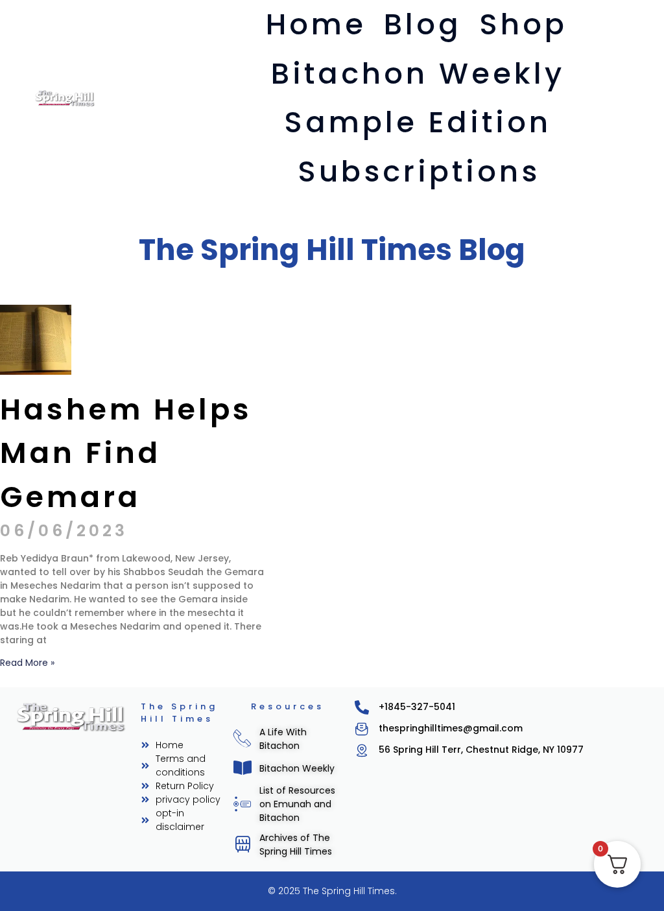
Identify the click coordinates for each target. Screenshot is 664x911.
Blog (423, 24)
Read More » (27, 662)
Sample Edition (417, 122)
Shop (523, 24)
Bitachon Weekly (418, 73)
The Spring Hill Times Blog (332, 250)
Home (316, 24)
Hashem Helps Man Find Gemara (126, 453)
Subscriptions (419, 171)
